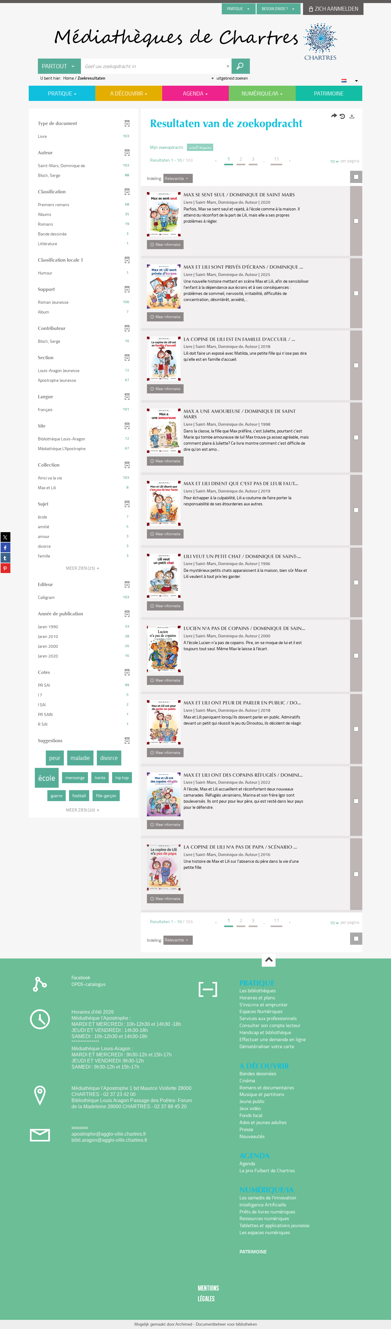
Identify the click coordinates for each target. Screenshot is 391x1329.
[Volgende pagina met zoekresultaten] (290, 160)
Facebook (80, 977)
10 (332, 161)
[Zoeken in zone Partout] (241, 66)
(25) (81, 568)
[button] (83, 136)
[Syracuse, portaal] (195, 41)
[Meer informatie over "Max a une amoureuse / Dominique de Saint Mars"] (164, 431)
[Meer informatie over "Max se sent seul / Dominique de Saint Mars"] (164, 214)
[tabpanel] (195, 531)
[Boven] (269, 960)
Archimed (183, 1324)
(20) (81, 810)
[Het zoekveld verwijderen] (228, 66)
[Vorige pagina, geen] (216, 160)
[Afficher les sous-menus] (248, 9)
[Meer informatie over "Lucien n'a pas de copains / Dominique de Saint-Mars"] (164, 649)
